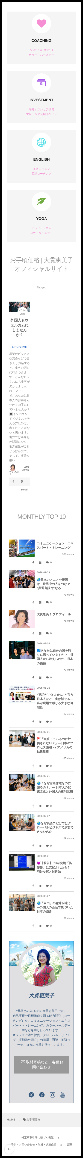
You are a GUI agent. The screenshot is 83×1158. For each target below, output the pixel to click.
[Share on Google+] (20, 1095)
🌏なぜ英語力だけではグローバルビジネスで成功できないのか (55, 827)
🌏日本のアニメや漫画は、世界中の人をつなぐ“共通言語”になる (53, 584)
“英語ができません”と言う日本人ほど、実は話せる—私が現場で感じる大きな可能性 (55, 701)
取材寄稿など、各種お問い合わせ (44, 1065)
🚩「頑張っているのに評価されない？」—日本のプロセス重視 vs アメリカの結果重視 (55, 745)
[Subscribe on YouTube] (63, 1095)
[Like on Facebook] (42, 1095)
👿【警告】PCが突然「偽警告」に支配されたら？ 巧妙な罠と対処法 (55, 867)
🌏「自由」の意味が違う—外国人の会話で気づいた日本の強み (55, 907)
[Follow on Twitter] (31, 1095)
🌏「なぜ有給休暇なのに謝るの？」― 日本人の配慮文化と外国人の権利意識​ (55, 787)
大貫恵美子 (41, 995)
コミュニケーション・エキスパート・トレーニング (55, 545)
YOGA (41, 219)
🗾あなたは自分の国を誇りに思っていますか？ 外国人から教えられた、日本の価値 (55, 657)
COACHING (41, 41)
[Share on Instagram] (52, 1095)
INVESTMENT (41, 100)
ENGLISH (41, 160)
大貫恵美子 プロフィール (54, 614)
